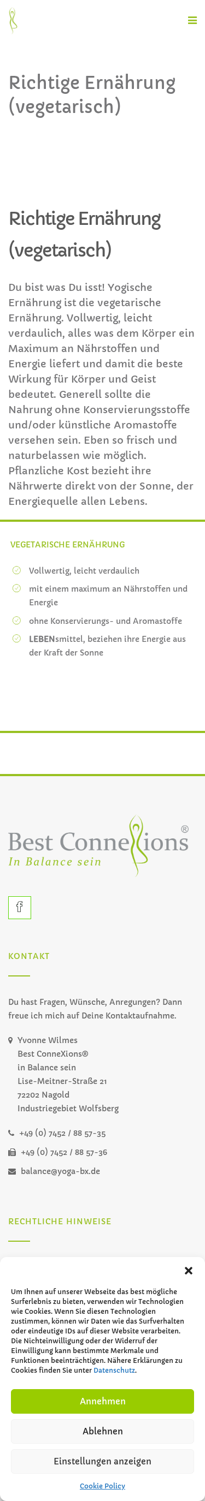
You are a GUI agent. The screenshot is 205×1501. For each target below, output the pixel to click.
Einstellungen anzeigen (102, 1461)
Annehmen (103, 1401)
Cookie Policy (102, 1486)
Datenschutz (114, 1370)
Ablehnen (103, 1431)
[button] (188, 1270)
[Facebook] (20, 908)
